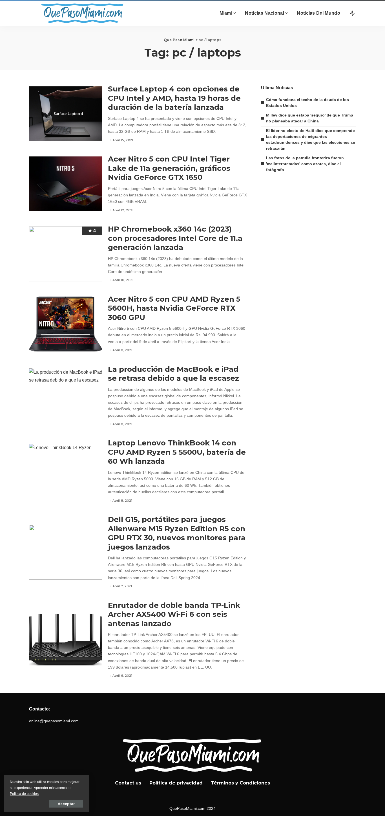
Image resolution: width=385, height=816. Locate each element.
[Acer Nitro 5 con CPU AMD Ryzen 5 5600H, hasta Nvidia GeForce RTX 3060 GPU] (65, 324)
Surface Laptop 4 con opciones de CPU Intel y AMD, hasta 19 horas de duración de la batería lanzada (174, 98)
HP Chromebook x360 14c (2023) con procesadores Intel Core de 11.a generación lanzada (175, 238)
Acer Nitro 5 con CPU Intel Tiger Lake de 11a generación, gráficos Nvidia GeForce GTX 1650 (169, 168)
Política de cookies (24, 794)
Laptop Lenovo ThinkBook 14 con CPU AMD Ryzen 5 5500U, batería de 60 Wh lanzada (177, 452)
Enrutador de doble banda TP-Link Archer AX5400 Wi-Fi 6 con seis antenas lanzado (174, 614)
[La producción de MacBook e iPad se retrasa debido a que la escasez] (65, 395)
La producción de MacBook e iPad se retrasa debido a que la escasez (173, 374)
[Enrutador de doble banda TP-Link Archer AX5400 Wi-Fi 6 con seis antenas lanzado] (65, 639)
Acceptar (66, 804)
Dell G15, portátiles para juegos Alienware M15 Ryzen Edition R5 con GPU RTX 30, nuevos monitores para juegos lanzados (176, 533)
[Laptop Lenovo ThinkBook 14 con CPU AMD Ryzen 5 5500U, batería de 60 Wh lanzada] (65, 471)
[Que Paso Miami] (81, 13)
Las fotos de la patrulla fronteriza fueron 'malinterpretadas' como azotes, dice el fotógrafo (305, 164)
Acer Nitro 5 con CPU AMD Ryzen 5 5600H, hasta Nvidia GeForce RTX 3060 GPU (174, 308)
